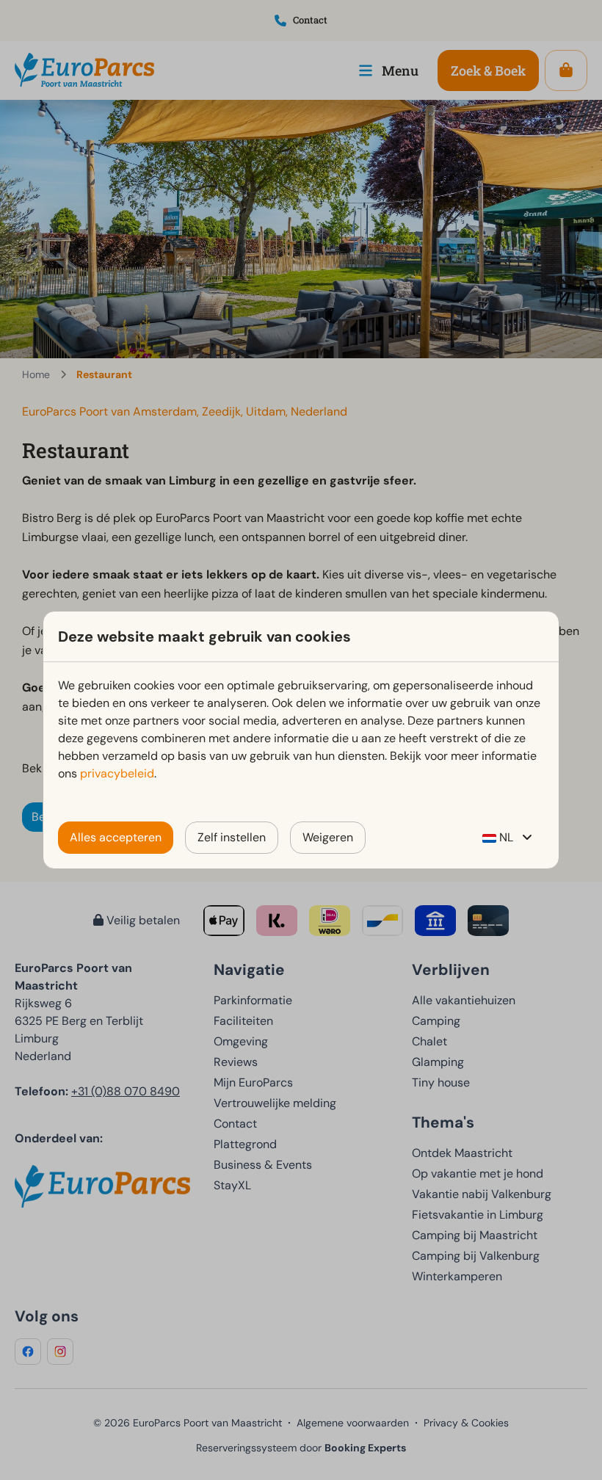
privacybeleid (117, 773)
